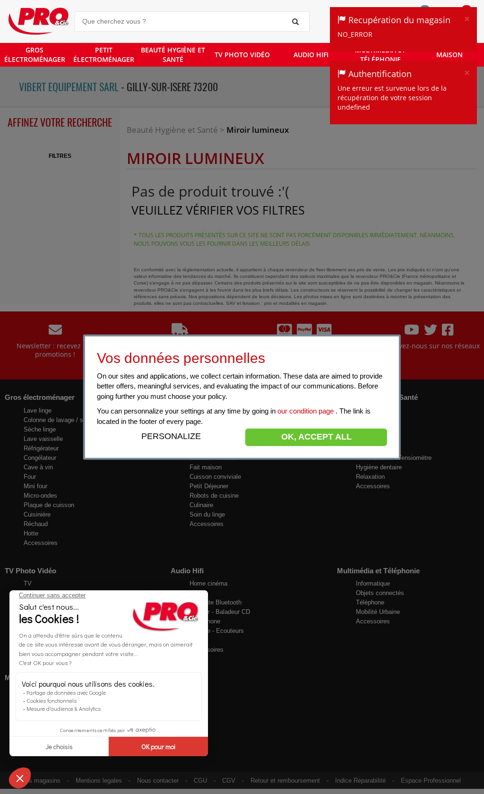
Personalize (171, 436)
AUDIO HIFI (311, 54)
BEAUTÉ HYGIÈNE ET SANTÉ (173, 54)
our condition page (306, 411)
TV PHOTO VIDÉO (242, 54)
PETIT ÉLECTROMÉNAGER (103, 54)
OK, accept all (316, 436)
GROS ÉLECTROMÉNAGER (34, 54)
